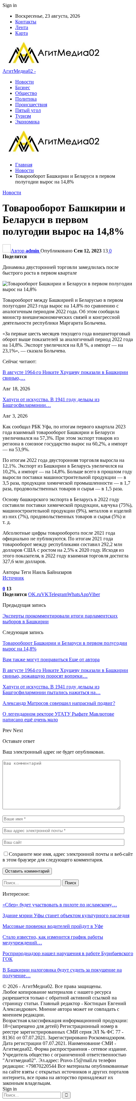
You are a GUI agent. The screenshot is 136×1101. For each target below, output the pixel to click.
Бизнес (22, 87)
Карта (21, 33)
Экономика (27, 121)
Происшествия (31, 104)
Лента (21, 27)
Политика (26, 99)
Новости (24, 81)
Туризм (23, 116)
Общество (26, 93)
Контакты (25, 21)
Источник (13, 578)
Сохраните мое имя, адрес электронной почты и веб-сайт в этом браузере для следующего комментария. (68, 856)
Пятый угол (28, 110)
